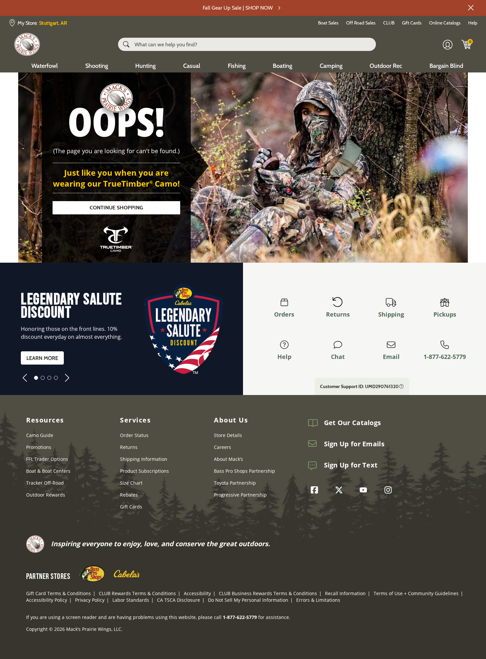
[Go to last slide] (25, 378)
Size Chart (131, 483)
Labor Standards (130, 600)
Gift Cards (412, 23)
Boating (282, 65)
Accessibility (197, 593)
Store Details (228, 435)
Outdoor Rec (386, 65)
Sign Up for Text (351, 465)
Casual (191, 65)
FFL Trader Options (47, 459)
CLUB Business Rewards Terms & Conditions (268, 593)
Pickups (444, 314)
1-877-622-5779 (445, 357)
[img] (466, 44)
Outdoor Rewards (45, 495)
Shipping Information (143, 459)
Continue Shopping (116, 207)
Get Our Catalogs (352, 422)
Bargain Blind (446, 65)
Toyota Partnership (235, 483)
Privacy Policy (89, 600)
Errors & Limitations (318, 600)
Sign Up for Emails (354, 444)
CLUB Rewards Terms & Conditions (137, 593)
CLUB (388, 23)
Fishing (237, 65)
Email (391, 357)
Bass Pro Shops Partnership (244, 471)
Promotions (38, 447)
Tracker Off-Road (45, 483)
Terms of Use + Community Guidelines (416, 593)
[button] (471, 8)
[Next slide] (67, 378)
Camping (331, 65)
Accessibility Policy (46, 600)
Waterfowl (44, 65)
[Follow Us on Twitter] (340, 490)
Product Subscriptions (144, 471)
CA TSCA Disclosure (178, 600)
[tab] (36, 378)
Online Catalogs (445, 23)
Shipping (391, 314)
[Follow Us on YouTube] (365, 490)
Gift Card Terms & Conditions (58, 593)
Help (472, 23)
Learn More (42, 358)
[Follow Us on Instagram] (390, 490)
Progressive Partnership (240, 495)
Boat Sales (328, 23)
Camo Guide (39, 435)
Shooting (96, 65)
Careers (222, 447)
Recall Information (345, 593)
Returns (338, 314)
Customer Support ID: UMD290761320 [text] (359, 386)
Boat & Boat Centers (48, 471)
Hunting (145, 65)
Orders (284, 314)
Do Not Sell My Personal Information (248, 600)
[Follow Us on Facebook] (316, 490)
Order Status (134, 435)
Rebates (129, 495)
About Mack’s (228, 459)
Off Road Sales (361, 23)
